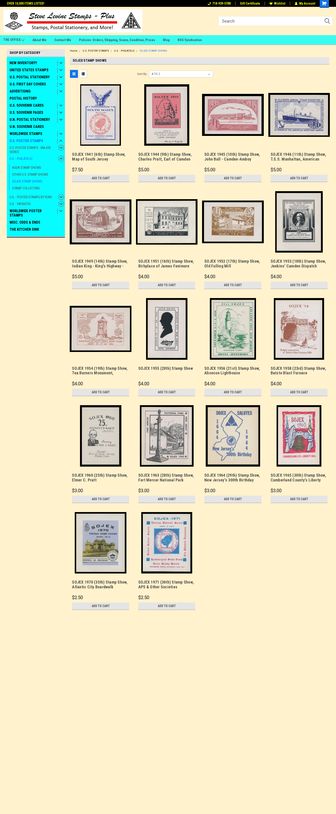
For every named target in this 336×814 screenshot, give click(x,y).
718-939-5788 (221, 3)
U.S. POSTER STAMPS (26, 141)
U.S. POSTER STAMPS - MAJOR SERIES (30, 150)
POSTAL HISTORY (23, 98)
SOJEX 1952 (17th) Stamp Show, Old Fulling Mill (232, 263)
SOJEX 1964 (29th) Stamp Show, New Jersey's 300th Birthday (232, 477)
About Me (39, 40)
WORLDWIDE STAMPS (26, 134)
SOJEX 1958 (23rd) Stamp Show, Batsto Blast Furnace (298, 370)
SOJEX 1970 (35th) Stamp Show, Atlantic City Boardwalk (100, 584)
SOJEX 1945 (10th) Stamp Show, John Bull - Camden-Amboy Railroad (232, 159)
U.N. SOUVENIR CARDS (27, 126)
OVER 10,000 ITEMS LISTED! (25, 3)
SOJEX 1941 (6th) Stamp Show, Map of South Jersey (98, 156)
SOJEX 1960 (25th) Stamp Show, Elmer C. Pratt (100, 477)
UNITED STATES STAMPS (29, 70)
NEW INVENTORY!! (23, 63)
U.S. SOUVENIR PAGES (26, 112)
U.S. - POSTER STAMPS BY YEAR (31, 197)
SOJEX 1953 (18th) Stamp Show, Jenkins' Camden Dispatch (298, 263)
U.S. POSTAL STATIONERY (30, 77)
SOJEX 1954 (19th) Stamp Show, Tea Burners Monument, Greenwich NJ (100, 373)
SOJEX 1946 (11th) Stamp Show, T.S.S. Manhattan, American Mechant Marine (298, 159)
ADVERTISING (20, 91)
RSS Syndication (190, 40)
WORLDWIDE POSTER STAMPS (26, 213)
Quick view (100, 142)
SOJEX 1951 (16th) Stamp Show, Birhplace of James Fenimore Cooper (166, 266)
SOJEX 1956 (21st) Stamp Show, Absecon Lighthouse (232, 370)
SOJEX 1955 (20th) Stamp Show (165, 368)
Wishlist (279, 3)
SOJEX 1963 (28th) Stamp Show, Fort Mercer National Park (166, 477)
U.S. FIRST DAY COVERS (28, 84)
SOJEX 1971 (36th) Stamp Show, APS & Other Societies (166, 584)
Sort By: (142, 74)
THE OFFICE (12, 40)
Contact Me (62, 40)
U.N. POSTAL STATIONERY (30, 119)
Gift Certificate (250, 3)
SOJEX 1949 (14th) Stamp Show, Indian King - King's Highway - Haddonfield (100, 266)
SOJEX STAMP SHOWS (27, 181)
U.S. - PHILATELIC (21, 159)
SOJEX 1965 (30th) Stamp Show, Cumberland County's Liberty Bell (298, 480)
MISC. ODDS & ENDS (25, 222)
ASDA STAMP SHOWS (26, 168)
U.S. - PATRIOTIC (20, 204)
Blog (166, 40)
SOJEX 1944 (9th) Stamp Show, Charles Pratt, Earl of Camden (165, 156)
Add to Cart (101, 178)
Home (73, 50)
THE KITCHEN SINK (24, 229)
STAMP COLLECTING (26, 188)
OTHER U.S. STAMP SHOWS (30, 174)
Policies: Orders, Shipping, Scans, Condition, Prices (117, 40)
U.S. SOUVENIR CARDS (27, 105)
